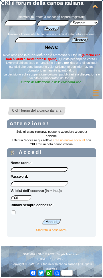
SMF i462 (29, 254)
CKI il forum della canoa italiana (42, 3)
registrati (78, 17)
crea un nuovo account (69, 140)
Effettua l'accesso (47, 17)
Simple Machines (67, 254)
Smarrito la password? (51, 230)
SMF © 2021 (46, 254)
